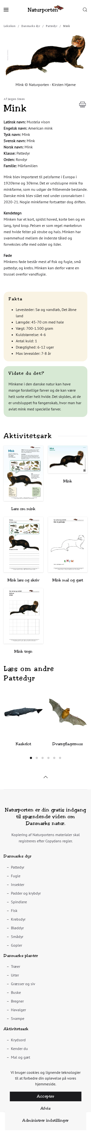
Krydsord (18, 1039)
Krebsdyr (18, 919)
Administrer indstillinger (45, 1120)
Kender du (19, 1048)
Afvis (46, 1108)
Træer (15, 966)
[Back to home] (45, 9)
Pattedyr (17, 867)
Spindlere (19, 901)
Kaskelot (23, 743)
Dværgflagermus (67, 743)
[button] (6, 9)
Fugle (15, 875)
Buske (16, 992)
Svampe (17, 1018)
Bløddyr (17, 927)
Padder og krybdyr (26, 893)
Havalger (18, 1009)
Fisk (14, 910)
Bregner (17, 1001)
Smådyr (17, 936)
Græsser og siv (23, 983)
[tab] (31, 758)
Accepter (45, 1096)
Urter (15, 975)
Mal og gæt (20, 1057)
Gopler (16, 945)
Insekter (17, 884)
